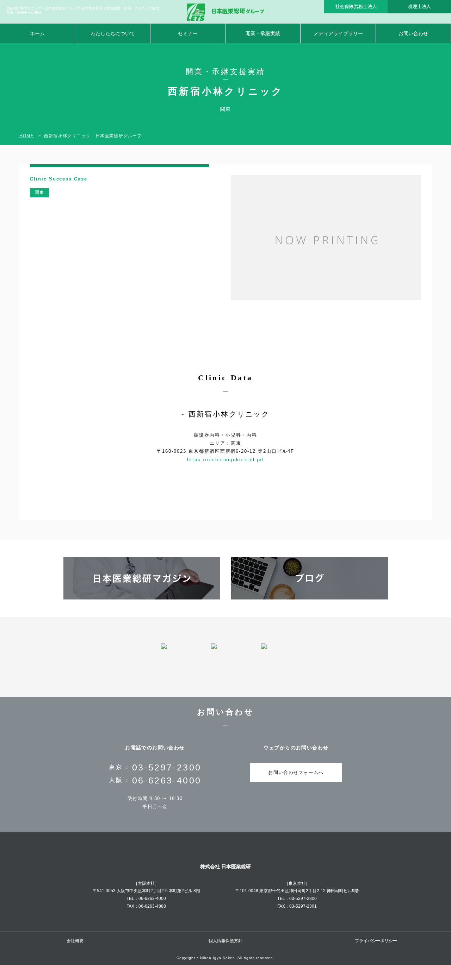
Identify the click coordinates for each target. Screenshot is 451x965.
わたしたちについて (113, 33)
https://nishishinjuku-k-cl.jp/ (225, 459)
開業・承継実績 (263, 33)
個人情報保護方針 (225, 940)
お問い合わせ (413, 33)
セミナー (188, 33)
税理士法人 (419, 6)
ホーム (37, 33)
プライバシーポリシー (376, 940)
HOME (26, 136)
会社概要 (75, 940)
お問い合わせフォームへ (295, 772)
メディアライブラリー (338, 33)
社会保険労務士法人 (356, 6)
